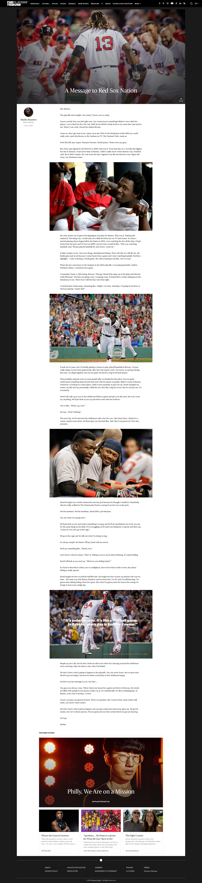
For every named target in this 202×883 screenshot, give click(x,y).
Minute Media (96, 880)
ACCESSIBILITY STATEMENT (106, 871)
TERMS (146, 868)
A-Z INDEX (130, 871)
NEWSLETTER (72, 871)
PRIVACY (129, 868)
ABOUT (47, 868)
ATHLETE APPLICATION (76, 868)
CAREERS (98, 868)
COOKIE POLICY (51, 871)
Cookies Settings (150, 871)
